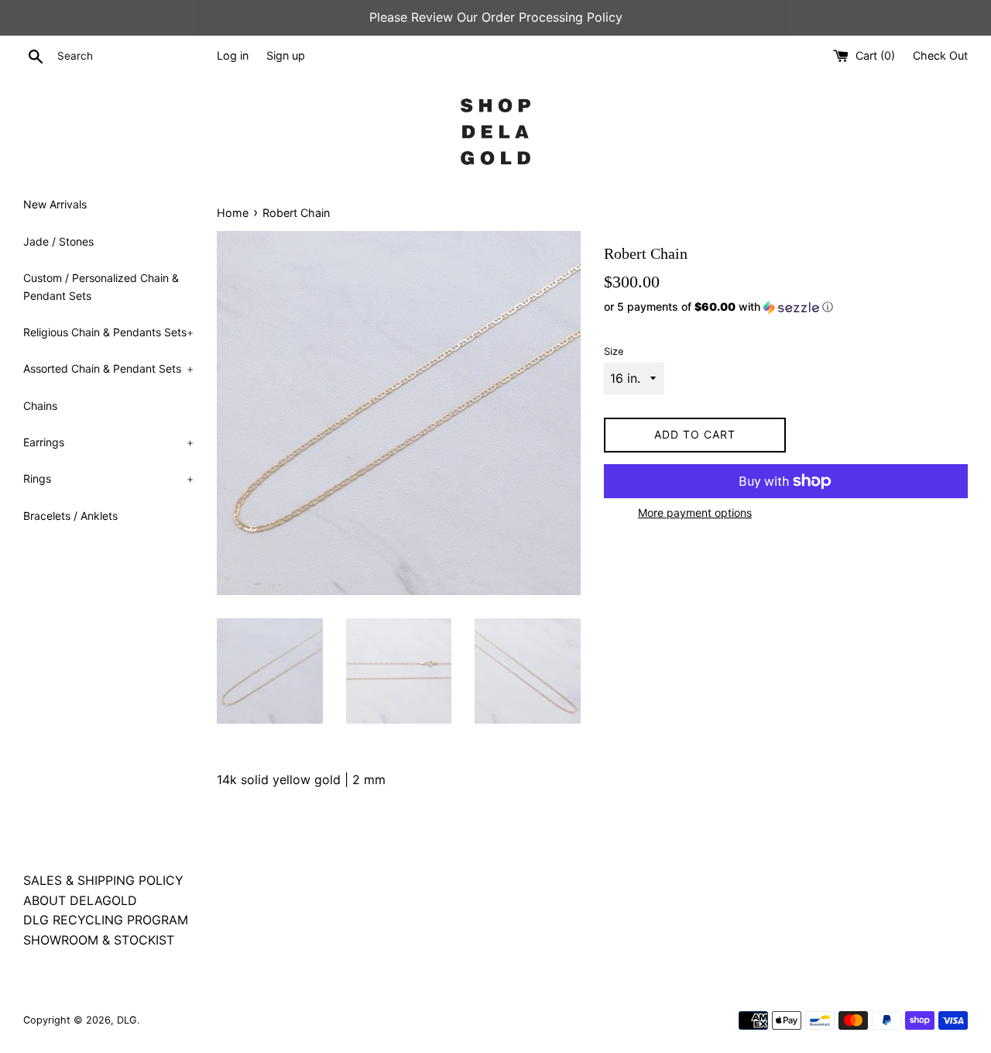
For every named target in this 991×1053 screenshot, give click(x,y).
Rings (108, 478)
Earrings (108, 442)
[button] (786, 307)
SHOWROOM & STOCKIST (98, 940)
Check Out (940, 55)
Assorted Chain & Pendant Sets (108, 368)
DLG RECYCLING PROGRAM (105, 919)
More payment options (695, 512)
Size (613, 351)
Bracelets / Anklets (70, 515)
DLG (127, 1020)
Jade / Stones (58, 241)
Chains (40, 405)
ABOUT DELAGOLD (80, 900)
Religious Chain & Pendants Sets (108, 332)
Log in (233, 55)
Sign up (285, 55)
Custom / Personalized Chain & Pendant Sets (101, 286)
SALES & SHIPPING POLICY (103, 880)
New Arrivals (55, 204)
